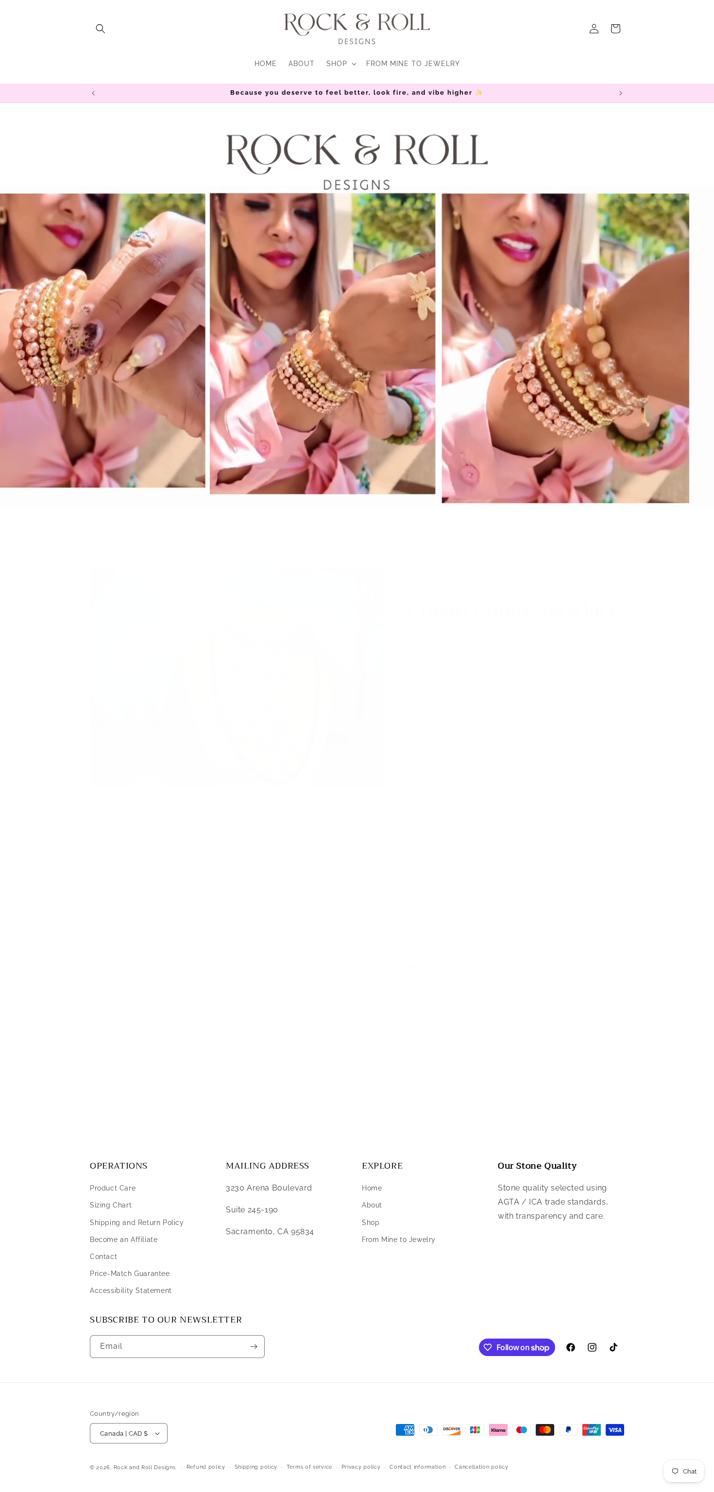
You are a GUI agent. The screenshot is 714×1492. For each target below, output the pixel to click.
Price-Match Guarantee (130, 1273)
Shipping (421, 651)
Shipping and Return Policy (137, 1222)
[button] (100, 28)
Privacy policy (361, 1467)
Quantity (421, 723)
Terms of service (309, 1467)
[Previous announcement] (93, 93)
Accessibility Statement (131, 1290)
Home (372, 1188)
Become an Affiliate (123, 1239)
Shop (370, 1222)
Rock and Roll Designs (145, 1467)
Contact (103, 1256)
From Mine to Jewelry (399, 1239)
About (372, 1205)
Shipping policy (256, 1467)
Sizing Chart (111, 1205)
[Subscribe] (253, 1346)
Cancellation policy (481, 1467)
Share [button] (429, 1060)
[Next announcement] (620, 93)
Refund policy (206, 1467)
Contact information (417, 1467)
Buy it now (515, 805)
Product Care (113, 1188)
